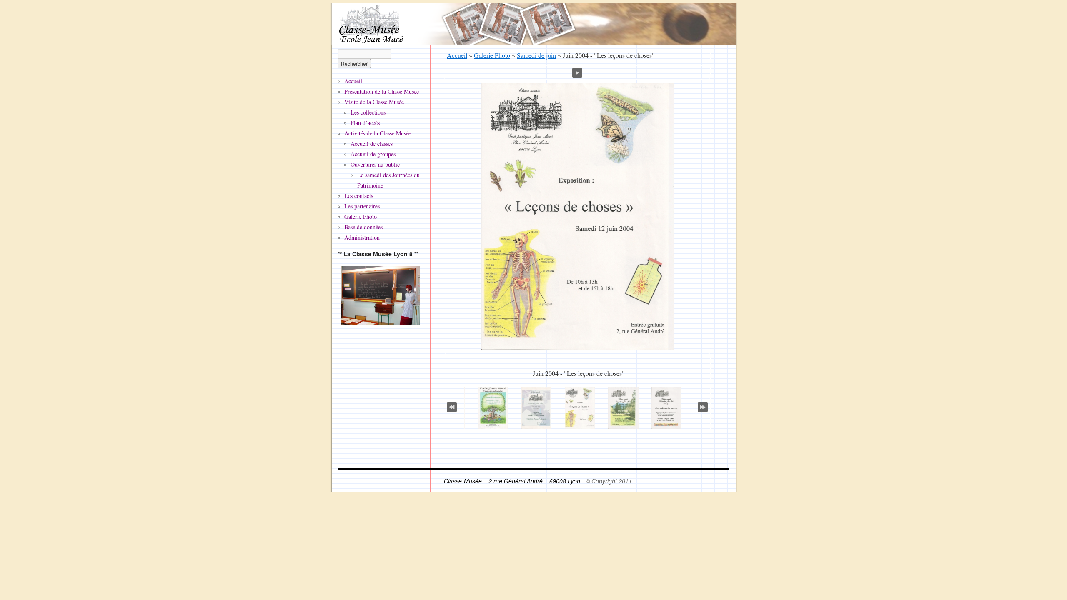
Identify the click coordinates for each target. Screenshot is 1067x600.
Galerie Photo (492, 55)
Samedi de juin (536, 55)
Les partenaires (362, 206)
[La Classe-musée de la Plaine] (380, 295)
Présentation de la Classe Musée (381, 91)
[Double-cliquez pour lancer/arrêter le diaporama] (580, 408)
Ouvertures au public (375, 164)
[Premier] (452, 405)
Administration (362, 237)
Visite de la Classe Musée (374, 102)
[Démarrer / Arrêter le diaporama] (577, 72)
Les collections (368, 112)
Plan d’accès (365, 123)
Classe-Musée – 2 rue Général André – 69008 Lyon (513, 481)
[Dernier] (703, 405)
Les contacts (358, 196)
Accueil (457, 55)
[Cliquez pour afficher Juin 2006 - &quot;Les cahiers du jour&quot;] (666, 408)
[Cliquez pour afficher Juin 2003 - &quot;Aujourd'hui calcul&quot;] (536, 408)
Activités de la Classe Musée (377, 133)
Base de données (363, 227)
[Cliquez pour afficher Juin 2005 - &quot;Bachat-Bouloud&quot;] (623, 408)
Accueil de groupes (373, 154)
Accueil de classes (372, 144)
